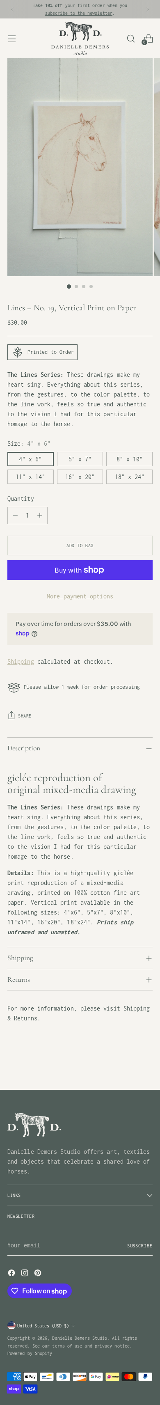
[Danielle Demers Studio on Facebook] (12, 1274)
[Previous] (12, 9)
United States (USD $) (43, 1325)
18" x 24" (129, 476)
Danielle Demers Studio (79, 1338)
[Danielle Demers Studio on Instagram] (25, 1274)
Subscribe (140, 1245)
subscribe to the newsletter (78, 13)
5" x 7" (80, 459)
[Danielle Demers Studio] (80, 38)
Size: (28, 443)
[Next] (148, 9)
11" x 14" (30, 476)
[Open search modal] (130, 38)
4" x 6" (30, 459)
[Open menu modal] (11, 38)
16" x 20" (80, 476)
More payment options (80, 596)
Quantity (20, 498)
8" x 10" (130, 459)
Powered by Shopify (29, 1353)
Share (25, 715)
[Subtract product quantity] (15, 515)
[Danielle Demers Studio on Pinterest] (38, 1274)
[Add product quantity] (39, 515)
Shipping (20, 661)
